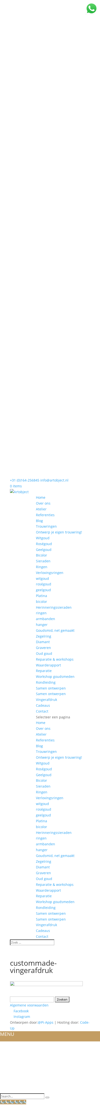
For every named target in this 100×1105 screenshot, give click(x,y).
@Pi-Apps (45, 1022)
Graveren (43, 647)
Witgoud (43, 538)
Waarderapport (48, 665)
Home (40, 497)
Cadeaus (43, 705)
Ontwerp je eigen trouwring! (59, 532)
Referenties (45, 515)
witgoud (42, 578)
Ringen (41, 567)
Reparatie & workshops (55, 659)
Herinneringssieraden (54, 607)
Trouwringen (46, 526)
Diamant (43, 642)
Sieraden (43, 561)
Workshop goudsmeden (55, 676)
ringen (41, 613)
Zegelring (43, 636)
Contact (42, 711)
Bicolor (41, 555)
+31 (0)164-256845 (24, 480)
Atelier (41, 509)
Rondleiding (46, 682)
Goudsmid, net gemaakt (55, 630)
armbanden (45, 618)
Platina (41, 595)
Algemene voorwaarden (29, 1005)
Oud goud (44, 653)
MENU (7, 1034)
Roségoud (44, 543)
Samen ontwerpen (51, 688)
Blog (39, 520)
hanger (42, 624)
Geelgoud (43, 549)
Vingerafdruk (46, 699)
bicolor (41, 601)
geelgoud (43, 590)
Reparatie (44, 670)
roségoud (43, 584)
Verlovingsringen (49, 572)
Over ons (43, 503)
